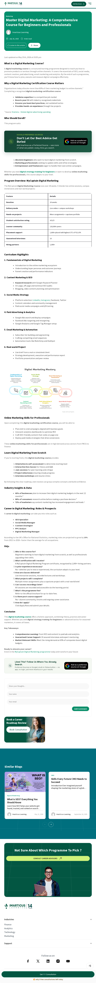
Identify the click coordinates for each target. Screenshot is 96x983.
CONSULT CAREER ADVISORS (45, 858)
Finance (7, 924)
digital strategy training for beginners (37, 171)
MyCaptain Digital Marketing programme (32, 651)
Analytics (8, 928)
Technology (9, 932)
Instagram (45, 300)
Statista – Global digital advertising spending (31, 112)
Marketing (9, 936)
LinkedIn (36, 300)
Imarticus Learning (20, 32)
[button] (51, 824)
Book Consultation (18, 729)
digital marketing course (19, 616)
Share (36, 45)
